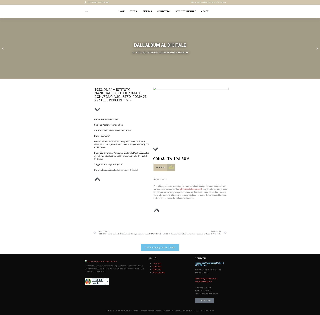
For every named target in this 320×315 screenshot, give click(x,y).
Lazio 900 (156, 263)
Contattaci (163, 11)
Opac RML (157, 269)
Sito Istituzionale (186, 11)
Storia (134, 11)
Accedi (205, 11)
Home (122, 11)
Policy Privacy (158, 272)
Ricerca (147, 11)
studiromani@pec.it (203, 281)
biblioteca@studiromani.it (191, 189)
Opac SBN (156, 266)
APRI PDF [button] (160, 167)
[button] (2, 48)
